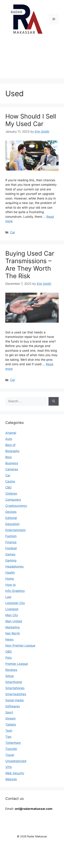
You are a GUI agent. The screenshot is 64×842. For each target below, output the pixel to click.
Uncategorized (15, 761)
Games (10, 554)
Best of (10, 445)
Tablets (10, 724)
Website (11, 779)
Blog (8, 457)
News (9, 639)
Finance (11, 542)
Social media (14, 700)
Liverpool (11, 609)
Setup (9, 676)
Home (9, 578)
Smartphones (15, 688)
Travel (9, 755)
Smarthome (13, 682)
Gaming (10, 560)
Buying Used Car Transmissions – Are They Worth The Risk (29, 265)
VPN (8, 767)
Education (12, 524)
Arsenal (10, 433)
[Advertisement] (32, 59)
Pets (8, 657)
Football (11, 548)
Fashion (11, 536)
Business (11, 463)
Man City (11, 615)
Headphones (14, 566)
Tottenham (13, 743)
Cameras (11, 469)
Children (11, 493)
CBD (8, 487)
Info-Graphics (15, 591)
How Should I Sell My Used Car (30, 119)
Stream (10, 718)
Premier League (16, 664)
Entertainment (15, 530)
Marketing (12, 627)
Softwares (12, 706)
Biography (12, 451)
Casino (10, 481)
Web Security (14, 773)
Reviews (11, 670)
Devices (11, 512)
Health (10, 572)
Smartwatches (15, 694)
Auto (8, 439)
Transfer (11, 749)
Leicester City (15, 603)
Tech (8, 730)
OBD (8, 651)
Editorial (11, 518)
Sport (9, 712)
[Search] (54, 401)
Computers (13, 499)
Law (8, 597)
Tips (8, 736)
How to (10, 585)
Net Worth (12, 633)
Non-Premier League (20, 645)
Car (12, 232)
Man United (13, 621)
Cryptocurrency (16, 506)
